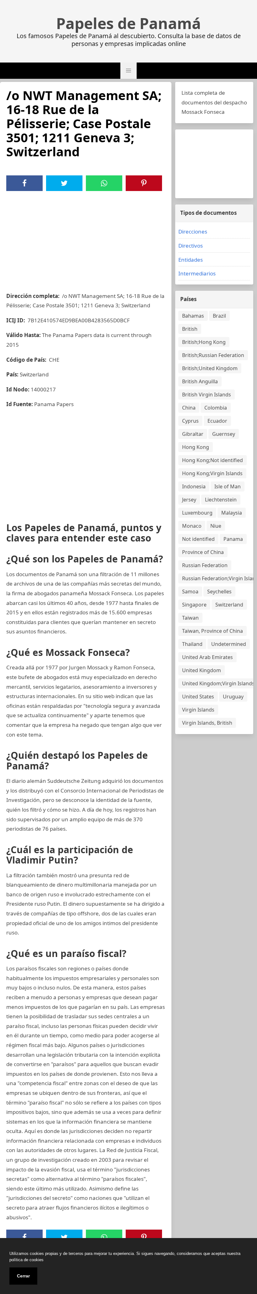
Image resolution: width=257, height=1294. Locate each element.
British (189, 328)
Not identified (198, 539)
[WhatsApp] (104, 183)
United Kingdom (201, 670)
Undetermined (228, 644)
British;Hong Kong (204, 342)
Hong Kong (195, 447)
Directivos (190, 245)
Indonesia (194, 486)
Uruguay (233, 696)
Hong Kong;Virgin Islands (212, 473)
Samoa (190, 591)
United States (198, 696)
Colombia (215, 407)
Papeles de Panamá (128, 23)
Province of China (203, 552)
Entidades (190, 259)
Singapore (194, 604)
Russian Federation (205, 565)
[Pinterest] (144, 183)
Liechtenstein (221, 499)
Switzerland (229, 604)
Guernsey (223, 433)
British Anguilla (200, 381)
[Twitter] (64, 183)
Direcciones (192, 231)
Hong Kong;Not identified (212, 460)
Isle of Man (227, 486)
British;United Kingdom (210, 368)
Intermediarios (197, 273)
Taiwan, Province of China (212, 630)
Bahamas (193, 315)
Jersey (189, 499)
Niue (215, 525)
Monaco (192, 525)
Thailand (192, 644)
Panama (233, 539)
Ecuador (217, 420)
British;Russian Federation (213, 355)
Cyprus (190, 420)
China (189, 407)
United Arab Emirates (207, 657)
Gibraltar (192, 433)
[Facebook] (24, 183)
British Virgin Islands (206, 394)
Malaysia (231, 512)
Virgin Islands (198, 709)
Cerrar (23, 1275)
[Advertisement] (85, 238)
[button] (128, 71)
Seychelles (219, 591)
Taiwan (190, 617)
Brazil (219, 315)
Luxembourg (197, 512)
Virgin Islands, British (207, 722)
